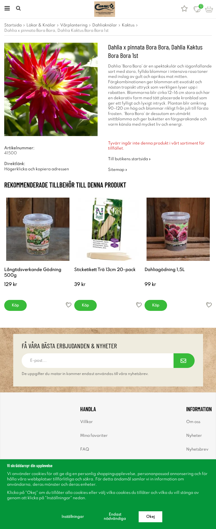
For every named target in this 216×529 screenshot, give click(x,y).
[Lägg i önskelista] (68, 305)
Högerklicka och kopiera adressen (36, 169)
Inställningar (73, 517)
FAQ (84, 449)
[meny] (6, 9)
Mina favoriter (94, 436)
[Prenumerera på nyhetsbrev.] (184, 360)
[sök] (19, 9)
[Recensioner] (184, 9)
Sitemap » (117, 170)
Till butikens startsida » (129, 159)
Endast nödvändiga (115, 517)
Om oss (193, 422)
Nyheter (194, 436)
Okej (150, 517)
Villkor (86, 422)
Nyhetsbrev (197, 449)
